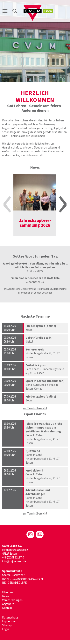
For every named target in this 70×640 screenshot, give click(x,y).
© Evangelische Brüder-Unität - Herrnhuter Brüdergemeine (35, 289)
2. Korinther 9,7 (35, 282)
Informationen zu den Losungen (35, 293)
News (5, 596)
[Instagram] (30, 534)
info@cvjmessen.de (14, 561)
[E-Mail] (40, 534)
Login (5, 629)
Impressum (9, 621)
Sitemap (7, 625)
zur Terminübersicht (35, 408)
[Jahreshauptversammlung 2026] (34, 192)
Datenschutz (10, 618)
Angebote (8, 604)
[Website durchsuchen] (15, 11)
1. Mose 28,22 (35, 271)
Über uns (7, 592)
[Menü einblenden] (5, 11)
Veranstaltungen (12, 600)
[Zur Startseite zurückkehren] (38, 7)
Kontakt (7, 608)
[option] (34, 205)
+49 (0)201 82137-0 (13, 558)
